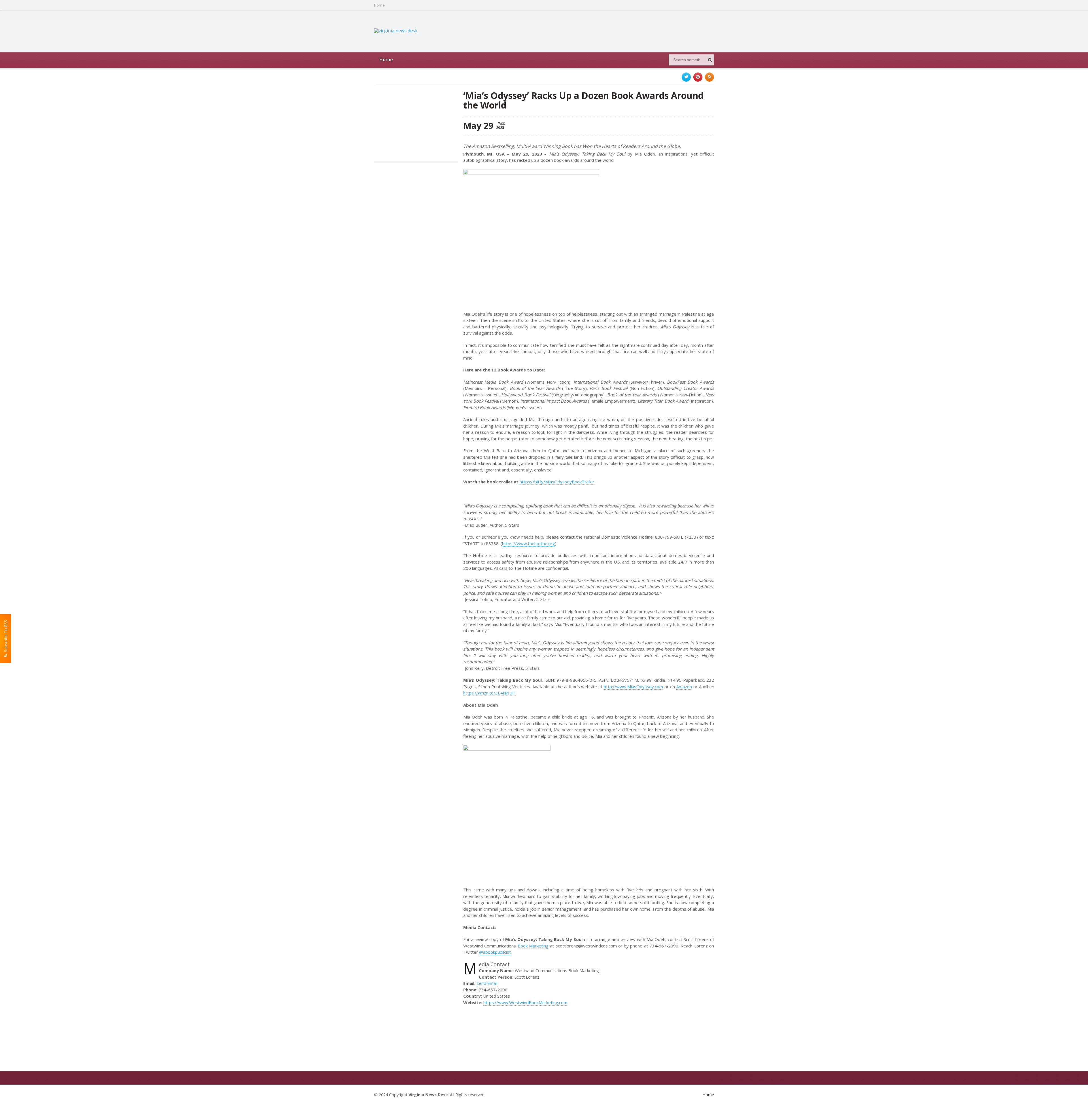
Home (379, 5)
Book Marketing (533, 946)
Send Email (487, 983)
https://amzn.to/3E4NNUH (489, 693)
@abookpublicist (495, 952)
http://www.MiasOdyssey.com (633, 686)
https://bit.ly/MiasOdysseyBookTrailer (557, 481)
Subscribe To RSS (5, 637)
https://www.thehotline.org (528, 543)
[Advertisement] (611, 30)
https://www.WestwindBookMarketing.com (525, 1002)
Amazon (684, 686)
